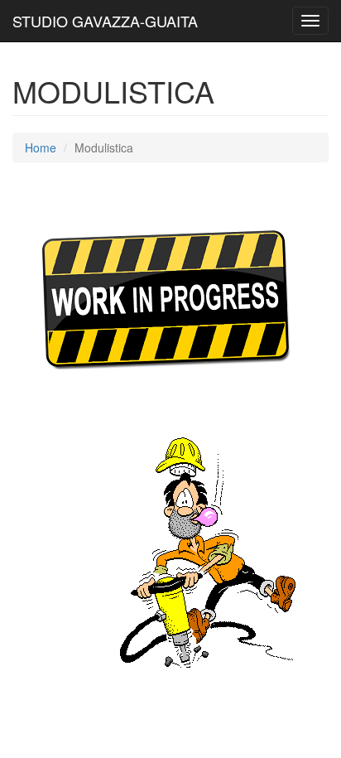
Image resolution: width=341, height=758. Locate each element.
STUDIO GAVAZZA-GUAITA (105, 20)
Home (40, 147)
